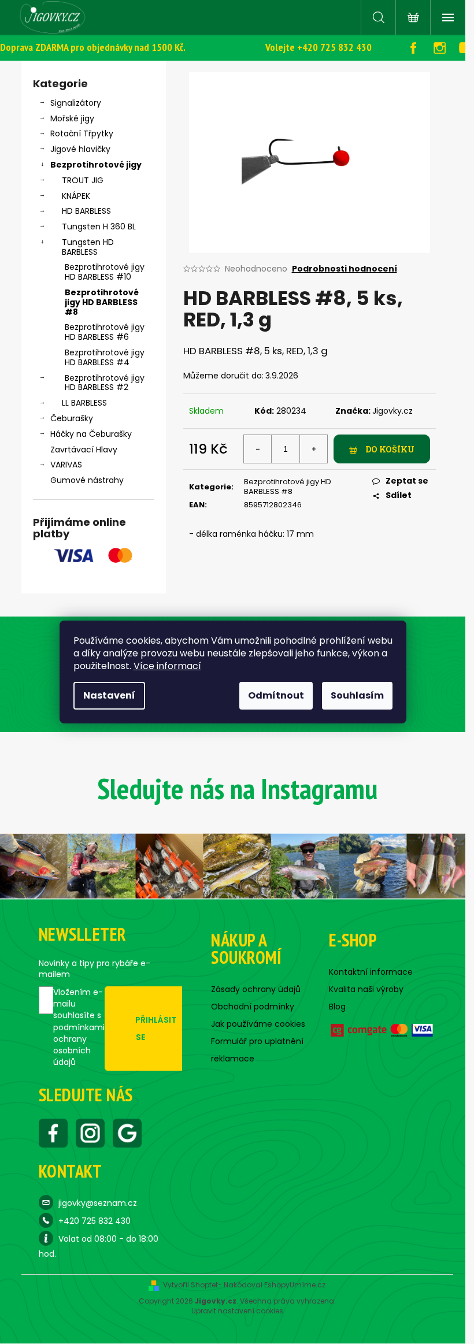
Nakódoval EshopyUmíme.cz (274, 1285)
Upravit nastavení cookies (237, 1311)
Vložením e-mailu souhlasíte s (79, 1027)
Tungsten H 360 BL (99, 226)
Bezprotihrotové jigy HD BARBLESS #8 (102, 302)
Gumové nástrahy (87, 480)
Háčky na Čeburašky (91, 434)
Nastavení (109, 695)
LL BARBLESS (84, 403)
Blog (337, 1006)
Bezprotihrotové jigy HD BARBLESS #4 (105, 357)
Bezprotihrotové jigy (96, 164)
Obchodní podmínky (252, 1006)
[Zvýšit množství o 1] (313, 449)
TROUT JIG (82, 180)
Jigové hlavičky (80, 149)
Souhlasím (357, 695)
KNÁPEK (76, 196)
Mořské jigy (72, 118)
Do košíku (389, 449)
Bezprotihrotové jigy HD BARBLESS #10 (105, 272)
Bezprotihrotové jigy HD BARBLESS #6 (105, 332)
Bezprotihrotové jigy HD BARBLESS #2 (105, 382)
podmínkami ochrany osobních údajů (79, 1045)
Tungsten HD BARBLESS (88, 247)
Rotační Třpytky (81, 133)
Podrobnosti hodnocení (344, 268)
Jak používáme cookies (258, 1024)
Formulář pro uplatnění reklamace (257, 1049)
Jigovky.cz (392, 411)
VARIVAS (66, 464)
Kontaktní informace (371, 972)
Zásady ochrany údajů (256, 989)
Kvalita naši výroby (366, 989)
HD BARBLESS (86, 211)
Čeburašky (71, 418)
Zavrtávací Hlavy (83, 449)
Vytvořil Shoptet (190, 1285)
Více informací (167, 666)
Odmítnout (276, 695)
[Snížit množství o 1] (258, 449)
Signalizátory (75, 103)
